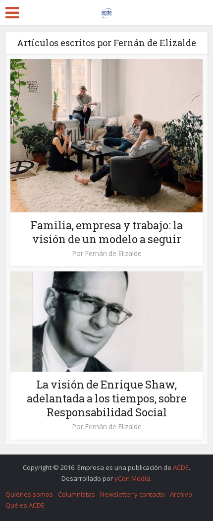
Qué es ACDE (25, 505)
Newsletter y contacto (132, 494)
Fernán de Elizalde (113, 253)
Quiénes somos (29, 494)
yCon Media (132, 478)
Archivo (181, 494)
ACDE (181, 467)
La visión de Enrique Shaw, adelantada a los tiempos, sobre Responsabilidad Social (107, 398)
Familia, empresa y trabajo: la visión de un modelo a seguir (106, 232)
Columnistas (76, 494)
